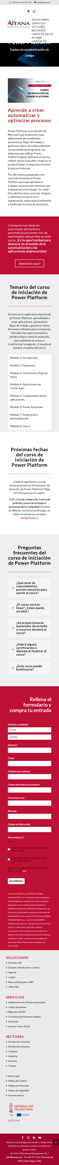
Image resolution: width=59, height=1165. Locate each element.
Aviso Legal (13, 1076)
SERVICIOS (38, 23)
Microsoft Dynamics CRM (20, 982)
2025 (17, 1120)
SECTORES (38, 27)
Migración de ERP (16, 1011)
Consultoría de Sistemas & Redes (24, 1016)
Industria (12, 1056)
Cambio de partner (17, 1007)
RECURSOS (39, 30)
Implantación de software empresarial (26, 1002)
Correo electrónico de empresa (29, 784)
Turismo (12, 1065)
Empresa (18, 745)
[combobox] (29, 803)
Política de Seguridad (18, 1090)
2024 (10, 1120)
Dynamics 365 (15, 962)
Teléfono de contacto (24, 771)
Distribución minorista (19, 1046)
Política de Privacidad (18, 1085)
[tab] (24, 357)
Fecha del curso (22, 798)
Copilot (11, 977)
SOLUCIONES (40, 19)
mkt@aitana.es (29, 518)
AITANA (37, 37)
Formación (13, 1021)
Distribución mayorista (19, 1041)
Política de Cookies (17, 1080)
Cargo (16, 758)
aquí (24, 871)
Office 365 (13, 986)
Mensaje (12, 811)
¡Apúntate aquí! (29, 263)
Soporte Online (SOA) (19, 1026)
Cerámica (12, 1051)
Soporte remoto (16, 1095)
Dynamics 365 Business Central (23, 967)
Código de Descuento (19, 824)
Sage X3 (12, 972)
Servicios (12, 1061)
